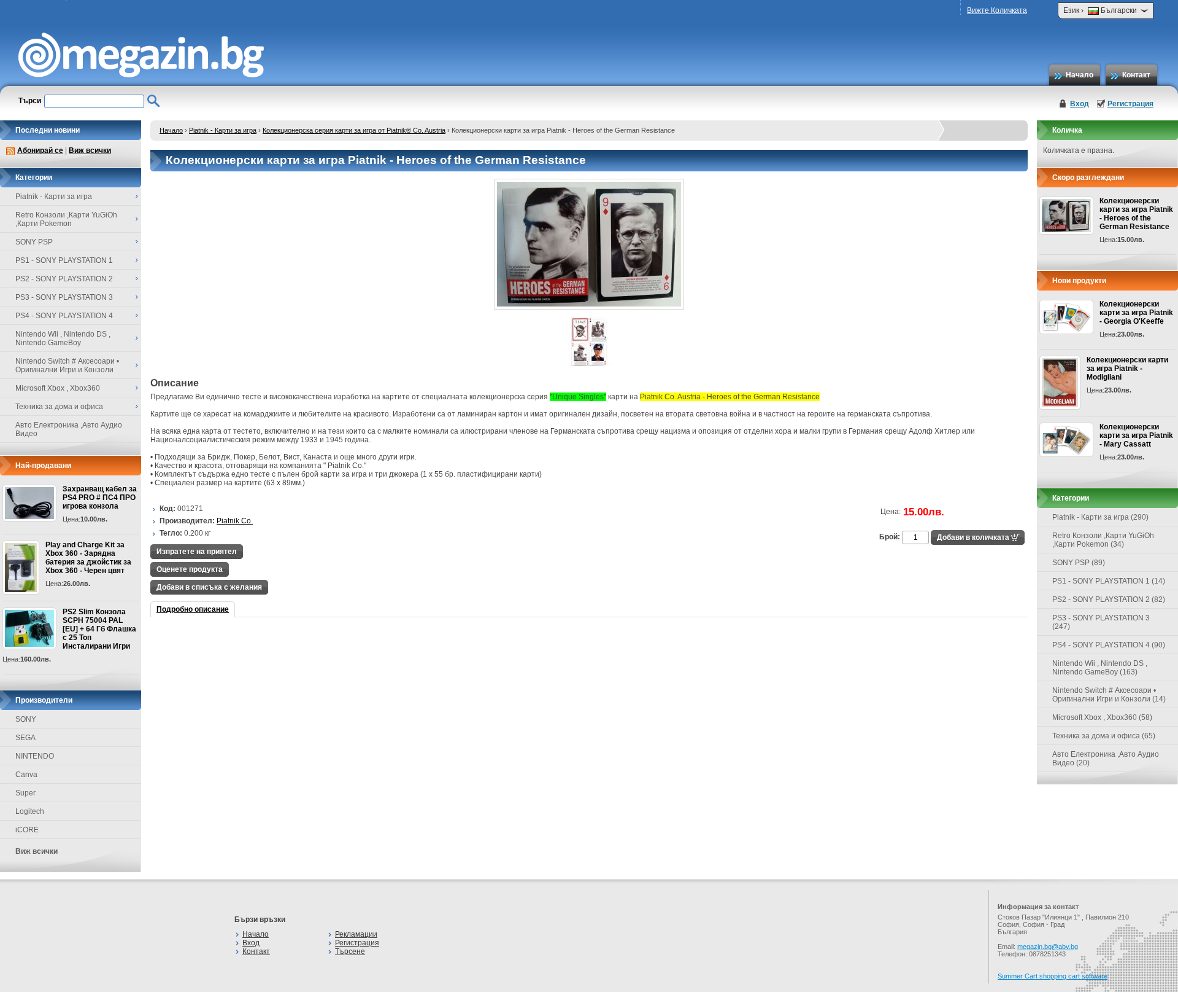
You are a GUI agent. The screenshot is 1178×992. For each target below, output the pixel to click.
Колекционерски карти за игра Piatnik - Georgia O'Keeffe (1136, 313)
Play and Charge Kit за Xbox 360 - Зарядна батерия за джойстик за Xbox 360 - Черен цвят (88, 558)
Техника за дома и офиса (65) (1103, 736)
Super (25, 793)
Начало (1079, 75)
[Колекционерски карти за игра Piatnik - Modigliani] (1059, 383)
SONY (25, 719)
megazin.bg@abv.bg (1047, 946)
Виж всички (90, 150)
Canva (26, 774)
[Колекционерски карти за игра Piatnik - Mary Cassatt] (1066, 440)
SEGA (25, 737)
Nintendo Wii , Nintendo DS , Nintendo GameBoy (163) (1099, 667)
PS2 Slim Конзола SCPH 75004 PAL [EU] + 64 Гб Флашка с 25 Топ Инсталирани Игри (99, 628)
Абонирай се (40, 150)
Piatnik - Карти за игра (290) (1100, 517)
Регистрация (1130, 104)
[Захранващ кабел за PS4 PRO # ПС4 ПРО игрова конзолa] (29, 503)
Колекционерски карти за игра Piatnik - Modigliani (1127, 368)
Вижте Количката (997, 10)
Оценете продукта (189, 569)
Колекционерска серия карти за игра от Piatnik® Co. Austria (354, 130)
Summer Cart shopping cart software (1052, 976)
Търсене (350, 951)
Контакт (1136, 75)
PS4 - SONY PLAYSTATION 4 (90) (1108, 645)
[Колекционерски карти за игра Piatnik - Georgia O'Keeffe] (1066, 317)
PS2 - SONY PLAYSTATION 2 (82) (1108, 599)
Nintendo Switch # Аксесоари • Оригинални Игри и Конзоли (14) (1109, 694)
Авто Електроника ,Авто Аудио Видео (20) (1105, 758)
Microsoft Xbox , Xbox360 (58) (1102, 717)
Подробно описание (192, 609)
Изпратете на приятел (196, 551)
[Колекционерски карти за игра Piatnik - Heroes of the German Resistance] (589, 307)
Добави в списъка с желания (209, 587)
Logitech (29, 811)
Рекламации (356, 934)
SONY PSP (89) (1078, 562)
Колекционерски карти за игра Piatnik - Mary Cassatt (1136, 435)
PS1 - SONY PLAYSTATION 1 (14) (1108, 581)
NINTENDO (34, 756)
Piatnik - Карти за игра (222, 130)
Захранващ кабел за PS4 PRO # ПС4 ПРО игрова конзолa (100, 497)
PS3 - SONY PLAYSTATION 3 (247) (1101, 622)
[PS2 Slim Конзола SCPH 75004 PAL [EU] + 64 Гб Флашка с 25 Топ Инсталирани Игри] (29, 628)
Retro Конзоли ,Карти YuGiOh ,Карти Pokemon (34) (1103, 540)
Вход (1079, 104)
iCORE (27, 830)
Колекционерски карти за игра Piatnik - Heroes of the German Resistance (1136, 214)
